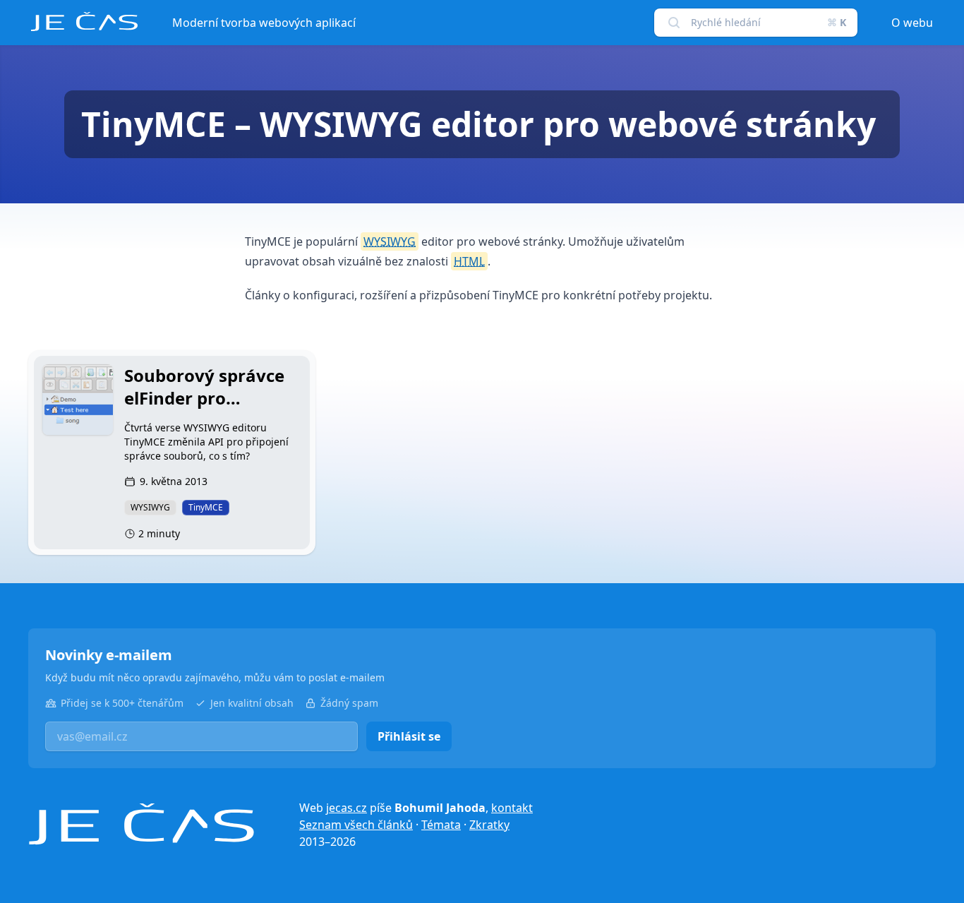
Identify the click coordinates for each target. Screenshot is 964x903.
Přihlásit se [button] (409, 736)
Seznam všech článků (356, 824)
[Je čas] (141, 824)
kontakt (512, 807)
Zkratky (489, 824)
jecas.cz (346, 807)
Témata (441, 824)
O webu (912, 22)
